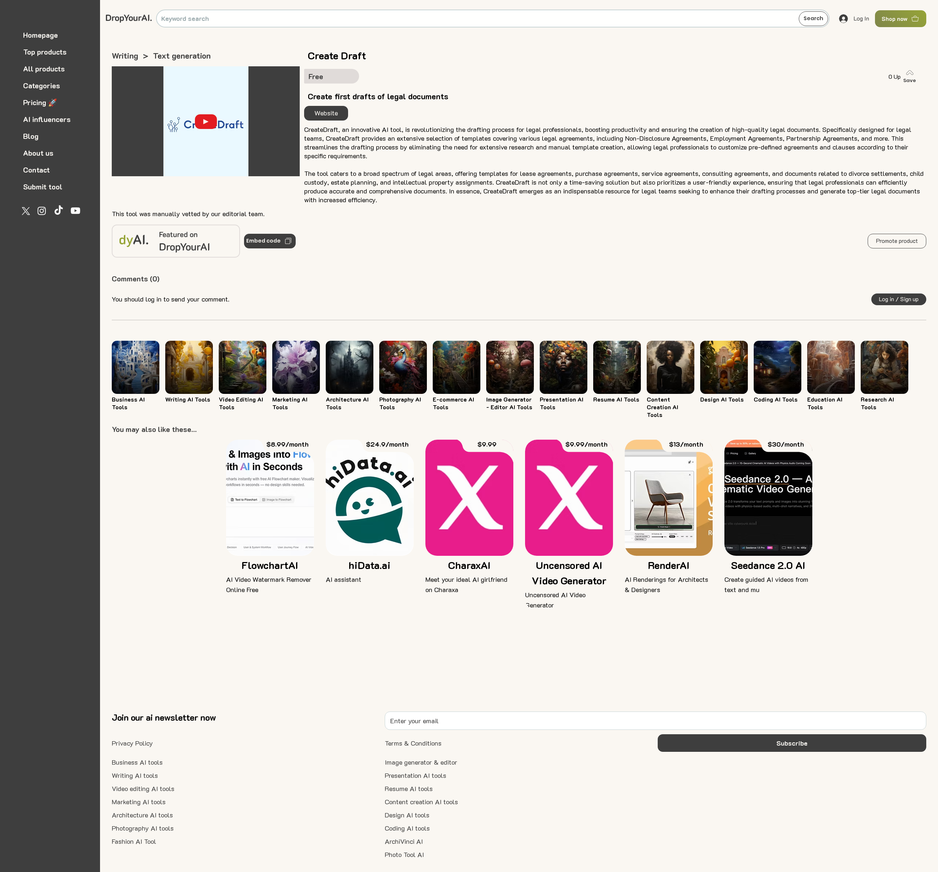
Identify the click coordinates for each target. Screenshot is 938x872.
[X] (24, 210)
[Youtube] (75, 210)
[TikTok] (58, 210)
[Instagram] (41, 210)
